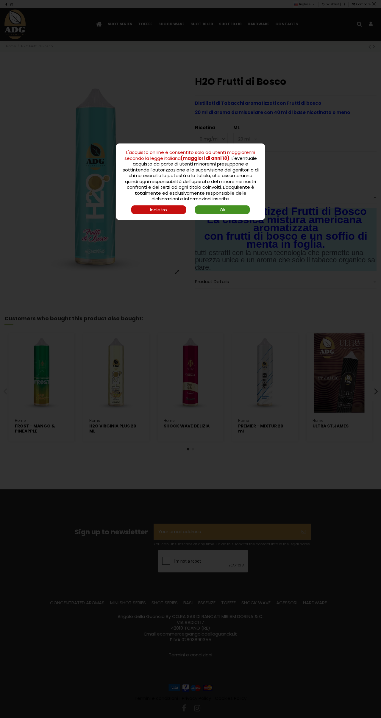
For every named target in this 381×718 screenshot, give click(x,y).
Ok (222, 210)
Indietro (158, 210)
